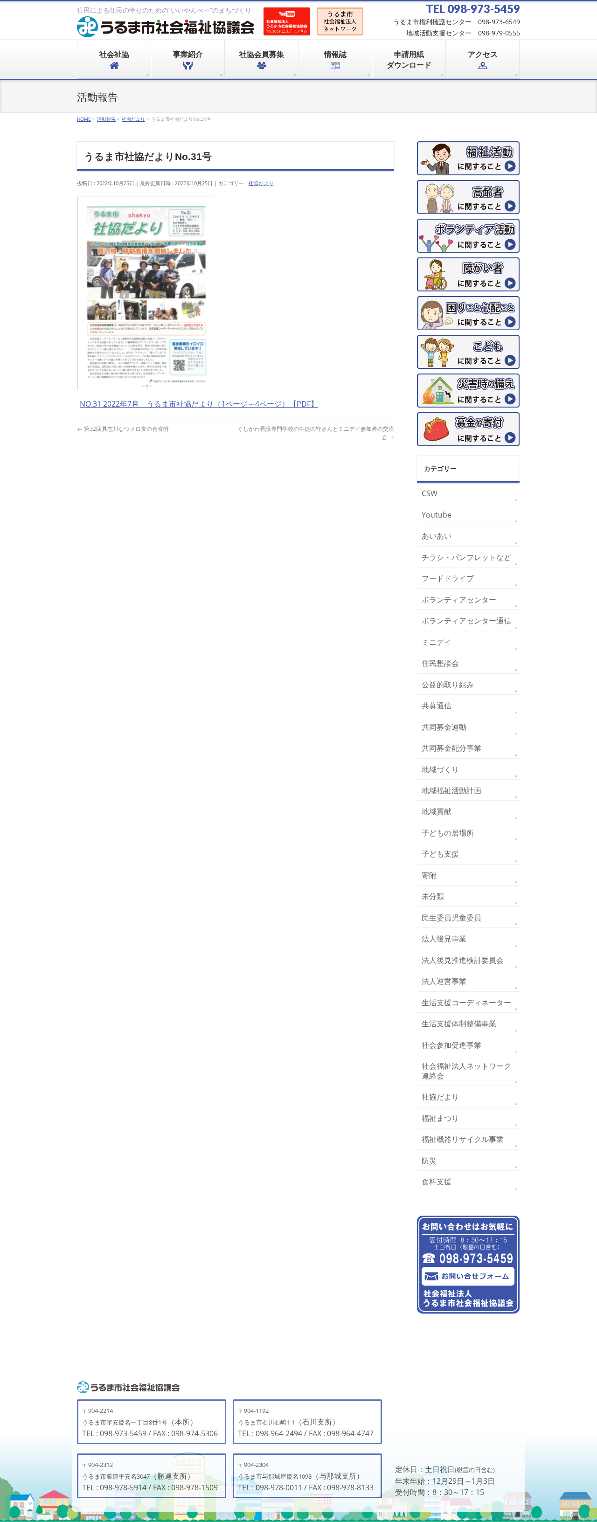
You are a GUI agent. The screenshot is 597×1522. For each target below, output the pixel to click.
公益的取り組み (448, 684)
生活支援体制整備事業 (459, 1023)
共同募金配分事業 (451, 748)
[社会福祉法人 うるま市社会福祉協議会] (165, 27)
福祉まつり (440, 1118)
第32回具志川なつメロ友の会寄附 (123, 429)
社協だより (261, 183)
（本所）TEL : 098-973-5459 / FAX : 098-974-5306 (150, 1422)
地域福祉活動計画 (451, 790)
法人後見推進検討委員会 (463, 960)
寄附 (429, 875)
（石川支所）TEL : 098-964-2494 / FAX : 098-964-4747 (306, 1422)
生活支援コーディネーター (466, 1002)
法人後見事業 (444, 939)
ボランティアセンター (459, 600)
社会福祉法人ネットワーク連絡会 (466, 1070)
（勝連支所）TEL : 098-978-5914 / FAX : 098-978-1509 (150, 1476)
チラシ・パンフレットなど (466, 557)
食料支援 (436, 1181)
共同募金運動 (444, 727)
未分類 (433, 896)
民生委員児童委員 (451, 918)
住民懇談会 (440, 663)
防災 (429, 1160)
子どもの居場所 (448, 833)
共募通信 (436, 705)
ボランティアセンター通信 (466, 621)
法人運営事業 (444, 981)
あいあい (436, 536)
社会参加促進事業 (451, 1045)
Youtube (436, 515)
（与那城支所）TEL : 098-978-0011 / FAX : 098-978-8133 (306, 1476)
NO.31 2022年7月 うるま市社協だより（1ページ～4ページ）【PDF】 (199, 404)
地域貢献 (436, 811)
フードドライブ (448, 578)
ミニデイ (436, 642)
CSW (429, 493)
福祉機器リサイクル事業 (463, 1139)
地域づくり (440, 769)
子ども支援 (440, 854)
